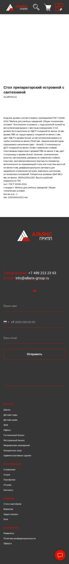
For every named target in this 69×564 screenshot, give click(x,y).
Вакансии (8, 509)
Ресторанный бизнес (14, 440)
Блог (6, 519)
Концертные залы (13, 450)
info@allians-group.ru (32, 278)
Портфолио (9, 480)
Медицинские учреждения (17, 445)
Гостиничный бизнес (14, 435)
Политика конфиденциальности (20, 538)
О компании (9, 469)
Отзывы (8, 485)
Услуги (7, 475)
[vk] (34, 291)
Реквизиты (9, 533)
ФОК (6, 425)
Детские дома (10, 420)
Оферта (8, 543)
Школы (7, 410)
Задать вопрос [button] (11, 514)
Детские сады (10, 415)
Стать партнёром (12, 504)
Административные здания (17, 455)
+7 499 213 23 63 (42, 273)
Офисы (7, 430)
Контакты (8, 490)
